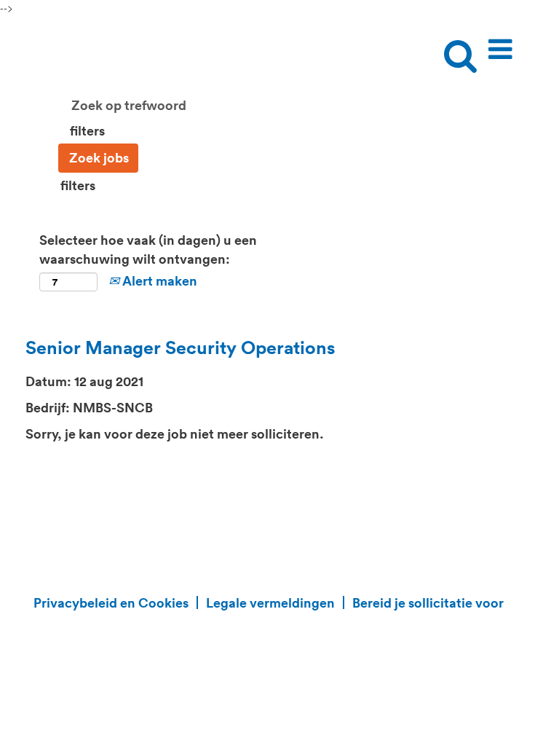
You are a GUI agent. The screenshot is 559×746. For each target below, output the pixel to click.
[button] (503, 43)
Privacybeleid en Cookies (111, 602)
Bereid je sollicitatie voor (428, 602)
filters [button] (87, 130)
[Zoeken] (456, 43)
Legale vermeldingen (270, 602)
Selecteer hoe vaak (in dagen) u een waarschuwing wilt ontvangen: (148, 249)
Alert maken (158, 280)
